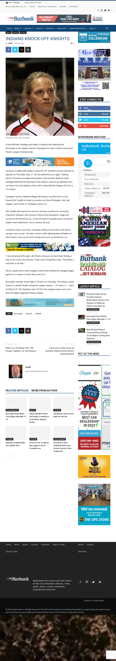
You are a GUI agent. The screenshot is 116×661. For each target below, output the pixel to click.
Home (9, 28)
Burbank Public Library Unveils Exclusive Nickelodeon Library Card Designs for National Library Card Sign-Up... (98, 323)
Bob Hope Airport (93, 365)
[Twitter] (105, 10)
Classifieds (30, 35)
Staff (10, 43)
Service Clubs (12, 597)
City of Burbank (92, 333)
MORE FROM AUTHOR (44, 390)
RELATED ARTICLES (17, 390)
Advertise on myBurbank (47, 6)
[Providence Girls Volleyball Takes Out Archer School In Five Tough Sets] (63, 433)
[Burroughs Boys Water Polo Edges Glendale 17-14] (16, 404)
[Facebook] (98, 10)
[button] (107, 28)
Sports (39, 28)
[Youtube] (108, 10)
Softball (38, 313)
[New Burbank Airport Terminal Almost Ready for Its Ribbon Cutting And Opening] (81, 354)
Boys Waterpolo (12, 410)
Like (89, 116)
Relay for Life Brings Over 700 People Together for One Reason (21, 349)
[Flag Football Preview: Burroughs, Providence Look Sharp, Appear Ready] (39, 404)
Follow (105, 121)
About (81, 590)
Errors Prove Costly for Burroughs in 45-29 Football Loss (39, 445)
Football (57, 410)
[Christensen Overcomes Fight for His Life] (63, 404)
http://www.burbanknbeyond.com (36, 371)
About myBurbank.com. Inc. (16, 6)
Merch (20, 35)
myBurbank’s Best (77, 28)
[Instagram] (101, 10)
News (17, 28)
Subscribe (104, 132)
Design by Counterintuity (94, 646)
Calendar (62, 6)
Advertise (82, 597)
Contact (32, 6)
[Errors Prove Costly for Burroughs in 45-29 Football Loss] (39, 433)
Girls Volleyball (59, 439)
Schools (49, 28)
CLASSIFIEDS (73, 6)
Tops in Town (58, 590)
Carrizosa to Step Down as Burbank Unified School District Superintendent (60, 351)
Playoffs (29, 313)
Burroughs (18, 313)
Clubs (91, 28)
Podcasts (11, 35)
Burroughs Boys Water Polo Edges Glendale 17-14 (16, 416)
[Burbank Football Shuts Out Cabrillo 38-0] (16, 433)
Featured (61, 28)
